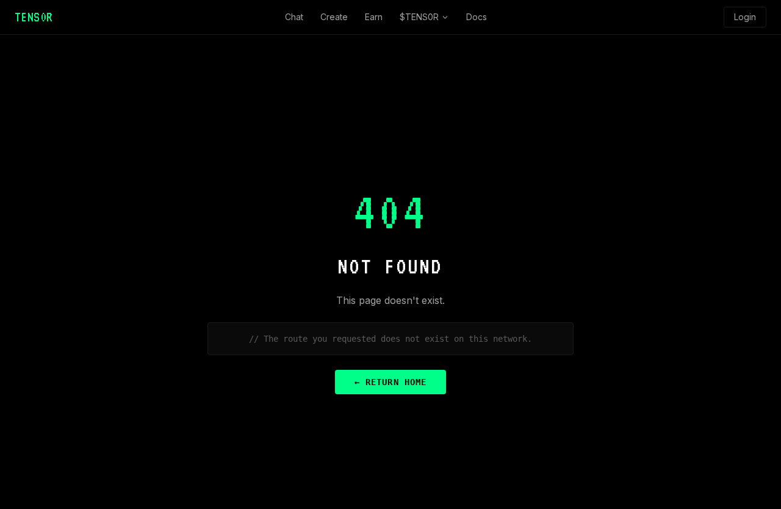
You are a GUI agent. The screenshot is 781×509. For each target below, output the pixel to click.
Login (745, 17)
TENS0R (34, 17)
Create (334, 17)
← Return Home (390, 382)
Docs (476, 17)
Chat (294, 17)
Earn (374, 17)
